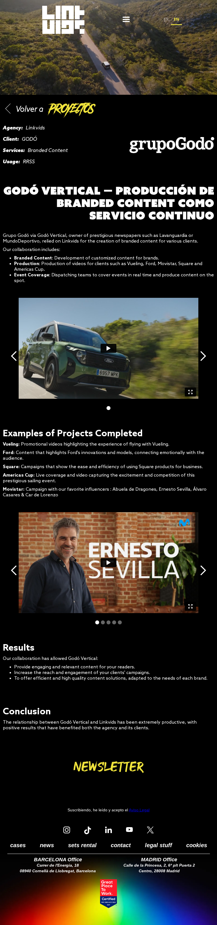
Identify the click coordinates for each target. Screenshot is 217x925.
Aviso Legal (139, 810)
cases (18, 845)
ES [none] (166, 19)
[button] (126, 19)
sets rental (82, 845)
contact (121, 845)
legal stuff (158, 845)
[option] (166, 20)
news (47, 845)
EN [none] (176, 19)
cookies (196, 845)
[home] (63, 20)
